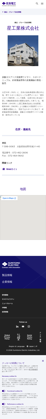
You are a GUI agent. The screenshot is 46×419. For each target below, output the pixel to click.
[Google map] (23, 217)
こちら (12, 369)
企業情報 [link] (7, 281)
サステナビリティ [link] (8, 299)
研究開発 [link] (5, 295)
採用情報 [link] (5, 312)
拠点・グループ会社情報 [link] (12, 12)
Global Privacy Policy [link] (7, 337)
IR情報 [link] (4, 307)
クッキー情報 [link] (40, 337)
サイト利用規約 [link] (18, 337)
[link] (9, 3)
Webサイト (11, 169)
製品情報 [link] (7, 275)
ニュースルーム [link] (7, 303)
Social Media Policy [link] (29, 337)
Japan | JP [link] (33, 346)
